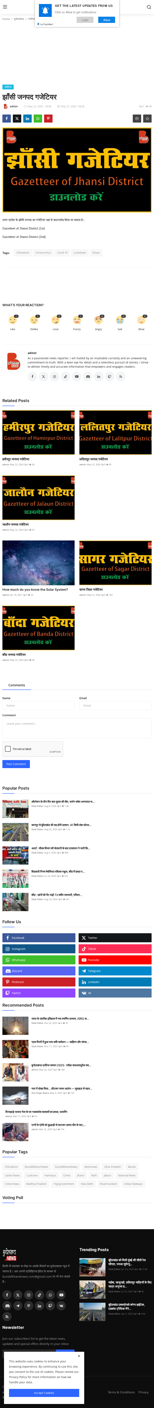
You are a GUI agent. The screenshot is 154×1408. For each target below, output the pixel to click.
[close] (79, 1356)
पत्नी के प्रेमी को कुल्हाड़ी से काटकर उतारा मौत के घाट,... (58, 1125)
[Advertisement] (77, 54)
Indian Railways (133, 1184)
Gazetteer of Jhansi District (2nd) (24, 236)
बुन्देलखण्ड (19, 19)
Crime (66, 1175)
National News (127, 1175)
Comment (9, 715)
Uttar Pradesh (112, 1167)
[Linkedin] (39, 1305)
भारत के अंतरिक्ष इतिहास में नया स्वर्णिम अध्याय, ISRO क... (60, 1018)
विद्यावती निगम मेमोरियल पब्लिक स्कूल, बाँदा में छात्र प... (58, 871)
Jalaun (107, 1175)
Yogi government (64, 1184)
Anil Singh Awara (40, 1092)
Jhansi (80, 1175)
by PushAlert (47, 24)
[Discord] (7, 1305)
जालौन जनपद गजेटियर (15, 524)
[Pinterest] (28, 1305)
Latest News (12, 1175)
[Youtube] (61, 1295)
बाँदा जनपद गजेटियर (14, 655)
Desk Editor (37, 805)
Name (6, 698)
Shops (96, 252)
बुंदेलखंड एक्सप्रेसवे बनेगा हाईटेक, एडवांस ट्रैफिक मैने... (126, 1307)
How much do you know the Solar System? (35, 589)
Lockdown (80, 252)
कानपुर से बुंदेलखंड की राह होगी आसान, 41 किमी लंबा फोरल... (61, 825)
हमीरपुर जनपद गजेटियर (15, 459)
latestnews (90, 1167)
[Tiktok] (39, 1295)
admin (32, 353)
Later (85, 20)
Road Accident (108, 1184)
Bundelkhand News (36, 1167)
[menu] (5, 7)
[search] (149, 7)
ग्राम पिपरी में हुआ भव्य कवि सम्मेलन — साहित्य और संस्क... (60, 1042)
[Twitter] (17, 1295)
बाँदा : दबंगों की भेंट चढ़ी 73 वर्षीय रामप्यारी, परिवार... (56, 894)
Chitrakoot (22, 252)
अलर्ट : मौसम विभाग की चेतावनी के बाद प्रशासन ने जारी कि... (60, 848)
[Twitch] (50, 1305)
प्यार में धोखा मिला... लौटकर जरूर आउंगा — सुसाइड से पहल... (61, 1088)
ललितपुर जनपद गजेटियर (93, 459)
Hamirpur (50, 1175)
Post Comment (16, 764)
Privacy (144, 1392)
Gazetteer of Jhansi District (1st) (23, 228)
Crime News (12, 1184)
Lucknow (32, 1175)
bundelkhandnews (66, 1167)
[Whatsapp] (50, 1295)
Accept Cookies (44, 1393)
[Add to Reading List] (147, 119)
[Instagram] (28, 1295)
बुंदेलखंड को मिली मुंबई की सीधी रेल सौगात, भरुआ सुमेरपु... (127, 1262)
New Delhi (87, 1184)
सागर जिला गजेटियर (91, 589)
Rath (94, 1175)
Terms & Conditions (121, 1392)
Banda (132, 1167)
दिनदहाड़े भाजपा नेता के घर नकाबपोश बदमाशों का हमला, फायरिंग (36, 1111)
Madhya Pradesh (36, 1184)
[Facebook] (7, 1295)
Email (83, 698)
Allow (106, 20)
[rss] (7, 1316)
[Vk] (61, 1305)
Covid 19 (62, 252)
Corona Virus (43, 252)
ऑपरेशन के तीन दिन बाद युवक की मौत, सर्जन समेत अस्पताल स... (63, 801)
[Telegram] (17, 1305)
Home (6, 19)
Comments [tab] (16, 685)
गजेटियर (32, 19)
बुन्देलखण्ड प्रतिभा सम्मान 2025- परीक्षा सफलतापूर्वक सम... (61, 1065)
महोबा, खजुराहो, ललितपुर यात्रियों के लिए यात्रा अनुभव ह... (130, 1284)
